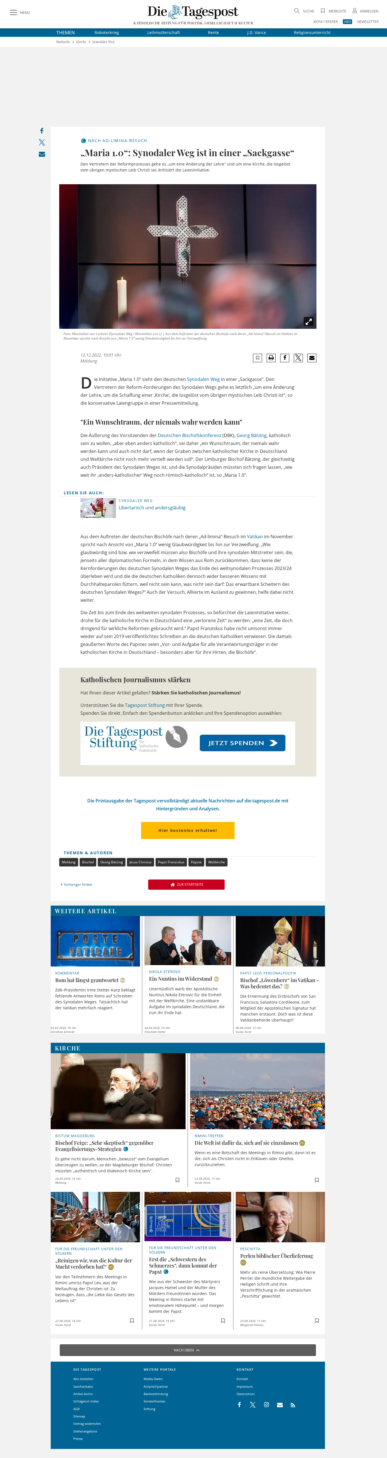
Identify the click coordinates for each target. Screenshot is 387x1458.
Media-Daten (153, 1379)
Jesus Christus (140, 862)
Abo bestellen (83, 1379)
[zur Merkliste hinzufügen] (258, 358)
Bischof (88, 862)
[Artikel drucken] (271, 358)
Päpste (196, 862)
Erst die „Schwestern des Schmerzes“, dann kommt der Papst (183, 1265)
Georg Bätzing (252, 435)
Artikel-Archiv (83, 1394)
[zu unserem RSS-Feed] (290, 1405)
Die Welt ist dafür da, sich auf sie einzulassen (246, 1142)
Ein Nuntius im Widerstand (180, 978)
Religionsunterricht (312, 32)
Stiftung (149, 1409)
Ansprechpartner (156, 1386)
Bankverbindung (156, 1394)
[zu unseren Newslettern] (277, 1405)
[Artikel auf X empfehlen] (298, 358)
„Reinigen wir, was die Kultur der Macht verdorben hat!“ (93, 1263)
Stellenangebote (85, 1431)
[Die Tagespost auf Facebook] (240, 1405)
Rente (213, 32)
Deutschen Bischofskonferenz (189, 435)
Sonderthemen (154, 1401)
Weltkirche (216, 862)
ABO (347, 21)
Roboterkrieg (107, 32)
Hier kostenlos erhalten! (187, 830)
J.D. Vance (256, 32)
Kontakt (242, 1379)
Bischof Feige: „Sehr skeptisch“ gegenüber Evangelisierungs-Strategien (104, 1145)
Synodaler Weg (103, 42)
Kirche (81, 42)
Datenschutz (246, 1394)
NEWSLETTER (368, 21)
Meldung (69, 862)
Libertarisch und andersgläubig (152, 508)
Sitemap (79, 1416)
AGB (76, 1409)
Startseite (63, 42)
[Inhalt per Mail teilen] (41, 155)
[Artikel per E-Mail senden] (311, 358)
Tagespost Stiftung (145, 705)
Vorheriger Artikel (78, 884)
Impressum (245, 1386)
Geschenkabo (83, 1386)
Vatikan (255, 536)
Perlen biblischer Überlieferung (276, 1256)
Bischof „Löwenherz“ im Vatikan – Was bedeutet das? (280, 983)
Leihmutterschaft (163, 32)
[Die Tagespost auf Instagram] (263, 1405)
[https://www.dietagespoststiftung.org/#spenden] (187, 743)
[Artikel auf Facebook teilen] (285, 358)
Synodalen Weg (203, 379)
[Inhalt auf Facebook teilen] (41, 132)
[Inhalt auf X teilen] (41, 143)
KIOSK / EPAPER (325, 21)
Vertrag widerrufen (87, 1423)
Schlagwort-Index (86, 1401)
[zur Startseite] (193, 11)
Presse (78, 1438)
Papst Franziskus (171, 862)
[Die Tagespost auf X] (250, 1405)
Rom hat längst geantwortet (86, 980)
